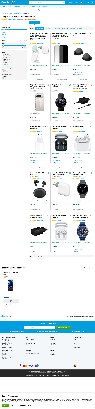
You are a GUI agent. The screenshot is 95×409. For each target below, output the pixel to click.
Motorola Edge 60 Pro (6, 346)
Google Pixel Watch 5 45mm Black (58, 85)
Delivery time (4, 354)
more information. (60, 372)
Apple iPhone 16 (5, 340)
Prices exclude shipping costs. (61, 371)
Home (2, 13)
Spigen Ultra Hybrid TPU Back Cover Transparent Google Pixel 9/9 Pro (37, 86)
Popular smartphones (8, 337)
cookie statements (50, 401)
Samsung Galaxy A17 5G (7, 347)
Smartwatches (77, 346)
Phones (28, 337)
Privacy (35, 375)
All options (6, 37)
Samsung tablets (53, 340)
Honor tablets (52, 343)
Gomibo (52, 350)
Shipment (4, 355)
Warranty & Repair (5, 358)
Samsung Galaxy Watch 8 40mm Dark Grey (80, 173)
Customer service (42, 6)
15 (41, 256)
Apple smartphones (30, 339)
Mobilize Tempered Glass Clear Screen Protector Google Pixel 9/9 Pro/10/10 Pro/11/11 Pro (60, 36)
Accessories (17, 6)
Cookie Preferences (46, 375)
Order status (4, 353)
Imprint (40, 375)
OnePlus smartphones (30, 342)
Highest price (65, 28)
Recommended (39, 28)
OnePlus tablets (53, 344)
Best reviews (48, 28)
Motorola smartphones (30, 343)
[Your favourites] (88, 2)
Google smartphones (30, 344)
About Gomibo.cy (29, 375)
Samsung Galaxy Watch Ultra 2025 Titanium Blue (80, 216)
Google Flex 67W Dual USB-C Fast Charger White (60, 173)
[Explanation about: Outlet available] (10, 68)
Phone (9, 6)
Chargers (75, 342)
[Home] (3, 6)
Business (32, 6)
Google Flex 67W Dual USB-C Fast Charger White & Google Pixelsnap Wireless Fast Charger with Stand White (38, 37)
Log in (76, 2)
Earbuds (75, 343)
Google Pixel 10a (5, 344)
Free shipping (37, 74)
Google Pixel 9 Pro (17, 13)
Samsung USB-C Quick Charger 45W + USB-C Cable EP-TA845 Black (80, 86)
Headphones (76, 344)
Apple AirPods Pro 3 (79, 126)
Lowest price (57, 28)
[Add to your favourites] (48, 33)
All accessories (26, 13)
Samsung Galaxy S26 (6, 342)
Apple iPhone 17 (5, 339)
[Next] (92, 256)
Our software (52, 353)
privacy (42, 401)
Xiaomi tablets (53, 342)
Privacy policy (52, 354)
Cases (75, 339)
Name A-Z (72, 28)
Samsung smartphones (30, 340)
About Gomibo (53, 351)
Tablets (25, 6)
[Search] (63, 2)
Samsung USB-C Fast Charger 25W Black (36, 216)
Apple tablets (52, 339)
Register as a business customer (32, 353)
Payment (4, 351)
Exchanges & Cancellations (7, 357)
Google (11, 13)
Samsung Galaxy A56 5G (7, 343)
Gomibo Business (29, 351)
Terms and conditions (56, 375)
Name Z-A (79, 28)
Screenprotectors (77, 340)
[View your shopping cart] (92, 2)
